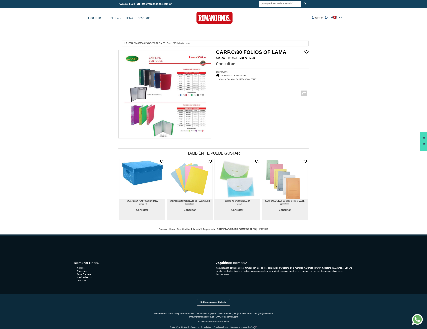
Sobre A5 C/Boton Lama (237, 201)
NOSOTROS (144, 18)
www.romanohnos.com (227, 317)
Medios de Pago (84, 277)
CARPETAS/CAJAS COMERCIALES (150, 43)
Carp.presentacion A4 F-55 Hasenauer (190, 201)
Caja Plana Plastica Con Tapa (142, 201)
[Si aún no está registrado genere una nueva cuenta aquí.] (326, 18)
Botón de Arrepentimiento (213, 302)
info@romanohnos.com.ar (201, 317)
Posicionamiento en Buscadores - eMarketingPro (234, 327)
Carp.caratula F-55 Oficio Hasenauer (285, 201)
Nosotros (81, 268)
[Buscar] (305, 4)
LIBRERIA (114, 18)
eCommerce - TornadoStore (201, 327)
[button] (424, 138)
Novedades (82, 271)
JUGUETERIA (95, 18)
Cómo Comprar (84, 274)
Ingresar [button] (318, 18)
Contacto (81, 280)
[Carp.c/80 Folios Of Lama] (165, 94)
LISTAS (129, 18)
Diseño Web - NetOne (179, 327)
